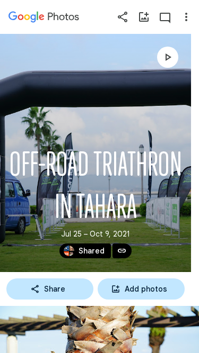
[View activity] (165, 17)
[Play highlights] (167, 57)
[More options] (186, 17)
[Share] (122, 17)
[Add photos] (143, 17)
